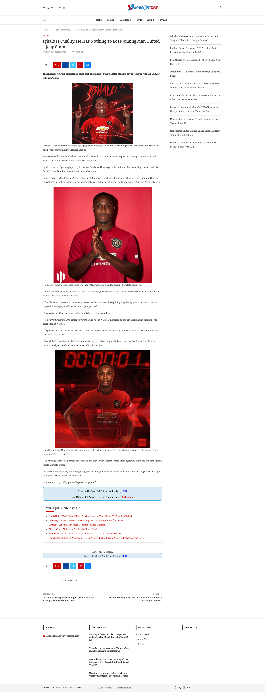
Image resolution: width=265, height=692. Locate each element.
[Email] (60, 7)
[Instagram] (52, 7)
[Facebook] (44, 7)
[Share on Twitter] (73, 65)
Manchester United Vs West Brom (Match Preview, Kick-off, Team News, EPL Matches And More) (96, 538)
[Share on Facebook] (65, 65)
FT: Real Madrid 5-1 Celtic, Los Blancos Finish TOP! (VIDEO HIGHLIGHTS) (85, 533)
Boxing (150, 20)
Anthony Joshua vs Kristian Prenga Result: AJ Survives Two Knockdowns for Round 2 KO (108, 637)
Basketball (125, 20)
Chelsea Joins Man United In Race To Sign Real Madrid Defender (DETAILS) (86, 520)
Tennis (138, 20)
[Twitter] (48, 7)
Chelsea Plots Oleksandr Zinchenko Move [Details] (74, 529)
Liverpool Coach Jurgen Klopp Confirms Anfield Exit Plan (77, 525)
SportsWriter (69, 580)
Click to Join (127, 497)
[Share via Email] (87, 65)
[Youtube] (56, 7)
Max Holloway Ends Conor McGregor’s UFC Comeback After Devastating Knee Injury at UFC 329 (109, 662)
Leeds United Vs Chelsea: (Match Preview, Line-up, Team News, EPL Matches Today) (90, 516)
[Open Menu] (44, 20)
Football (111, 20)
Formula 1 (163, 20)
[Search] (220, 7)
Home (99, 20)
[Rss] (64, 7)
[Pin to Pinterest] (80, 65)
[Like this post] (58, 65)
